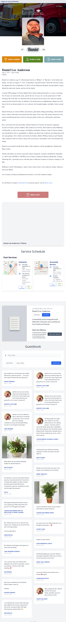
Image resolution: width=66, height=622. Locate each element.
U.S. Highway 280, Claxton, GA (57, 280)
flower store (48, 183)
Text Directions (21, 287)
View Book (37, 315)
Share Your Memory (54, 334)
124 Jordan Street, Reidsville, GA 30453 (26, 281)
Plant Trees (28, 287)
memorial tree (22, 183)
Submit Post (56, 363)
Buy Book (46, 315)
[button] (10, 266)
